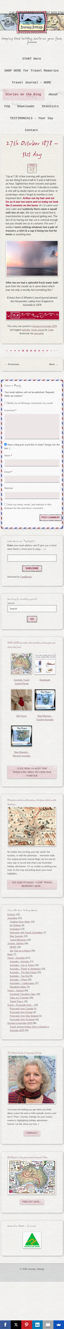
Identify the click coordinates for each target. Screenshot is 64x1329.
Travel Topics (16, 1001)
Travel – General (15, 990)
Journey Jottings (32, 16)
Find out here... (32, 1202)
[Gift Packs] (21, 700)
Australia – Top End (19, 976)
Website (8, 488)
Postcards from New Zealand (24, 1016)
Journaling (12, 918)
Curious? (32, 1133)
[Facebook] (5, 1324)
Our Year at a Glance (20, 950)
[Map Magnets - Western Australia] (21, 736)
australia (26, 330)
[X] (16, 1324)
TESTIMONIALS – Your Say (31, 118)
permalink (39, 333)
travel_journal (37, 330)
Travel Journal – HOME (31, 82)
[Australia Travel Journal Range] (21, 664)
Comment (10, 410)
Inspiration (15, 929)
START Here (31, 59)
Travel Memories (18, 940)
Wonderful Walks (18, 987)
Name (8, 455)
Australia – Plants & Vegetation (25, 969)
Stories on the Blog (23, 94)
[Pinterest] (26, 1324)
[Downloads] (45, 664)
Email (8, 472)
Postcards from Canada (21, 1008)
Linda (50, 330)
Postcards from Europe (21, 1012)
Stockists (50, 106)
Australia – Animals (19, 961)
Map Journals (16, 936)
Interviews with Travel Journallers (26, 932)
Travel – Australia (16, 958)
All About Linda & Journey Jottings (24, 1053)
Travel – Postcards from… (20, 1005)
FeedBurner (26, 577)
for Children (15, 925)
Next (53, 364)
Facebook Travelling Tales (23, 994)
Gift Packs (21, 716)
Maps (10, 954)
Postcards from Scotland (22, 1019)
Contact (31, 130)
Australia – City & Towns (22, 965)
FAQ (7, 106)
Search (11, 603)
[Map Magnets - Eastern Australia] (45, 700)
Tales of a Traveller (19, 997)
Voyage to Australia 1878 (44, 326)
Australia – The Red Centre (23, 972)
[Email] (48, 1324)
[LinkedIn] (37, 1324)
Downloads (26, 106)
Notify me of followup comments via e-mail (30, 403)
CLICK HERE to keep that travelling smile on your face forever (32, 772)
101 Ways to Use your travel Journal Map (27, 1158)
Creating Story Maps (20, 921)
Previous (12, 364)
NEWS (13, 947)
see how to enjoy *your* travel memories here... (32, 884)
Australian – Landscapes (22, 983)
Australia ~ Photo (18, 979)
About (53, 94)
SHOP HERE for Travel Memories (31, 70)
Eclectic (11, 914)
